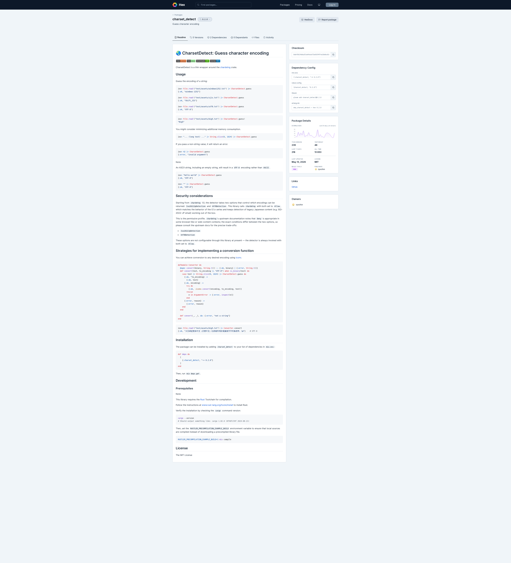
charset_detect (184, 19)
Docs (309, 4)
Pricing (298, 4)
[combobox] (223, 4)
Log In (332, 4)
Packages (285, 4)
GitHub (295, 187)
